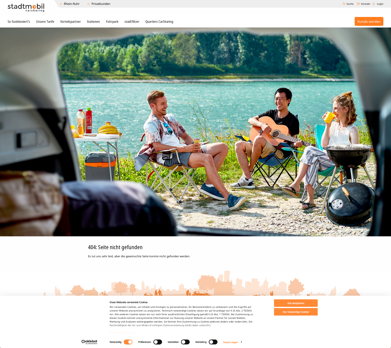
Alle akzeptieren (295, 303)
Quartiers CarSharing (159, 21)
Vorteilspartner (70, 21)
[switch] (157, 341)
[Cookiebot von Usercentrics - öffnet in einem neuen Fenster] (89, 342)
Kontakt (365, 3)
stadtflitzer (131, 21)
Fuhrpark (112, 21)
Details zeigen (230, 342)
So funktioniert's (19, 21)
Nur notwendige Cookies (296, 311)
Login (380, 3)
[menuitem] (348, 4)
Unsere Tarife (45, 21)
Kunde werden (369, 21)
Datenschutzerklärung (122, 332)
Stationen (93, 21)
